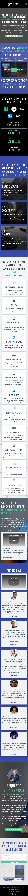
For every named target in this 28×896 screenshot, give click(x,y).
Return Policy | (19, 887)
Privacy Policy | (13, 887)
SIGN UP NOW (14, 862)
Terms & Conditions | (7, 887)
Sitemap (23, 887)
